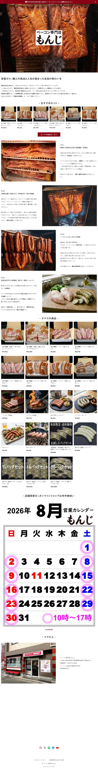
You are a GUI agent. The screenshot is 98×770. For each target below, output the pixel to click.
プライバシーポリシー (40, 760)
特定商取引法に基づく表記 (56, 760)
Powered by (47, 766)
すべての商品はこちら (49, 135)
